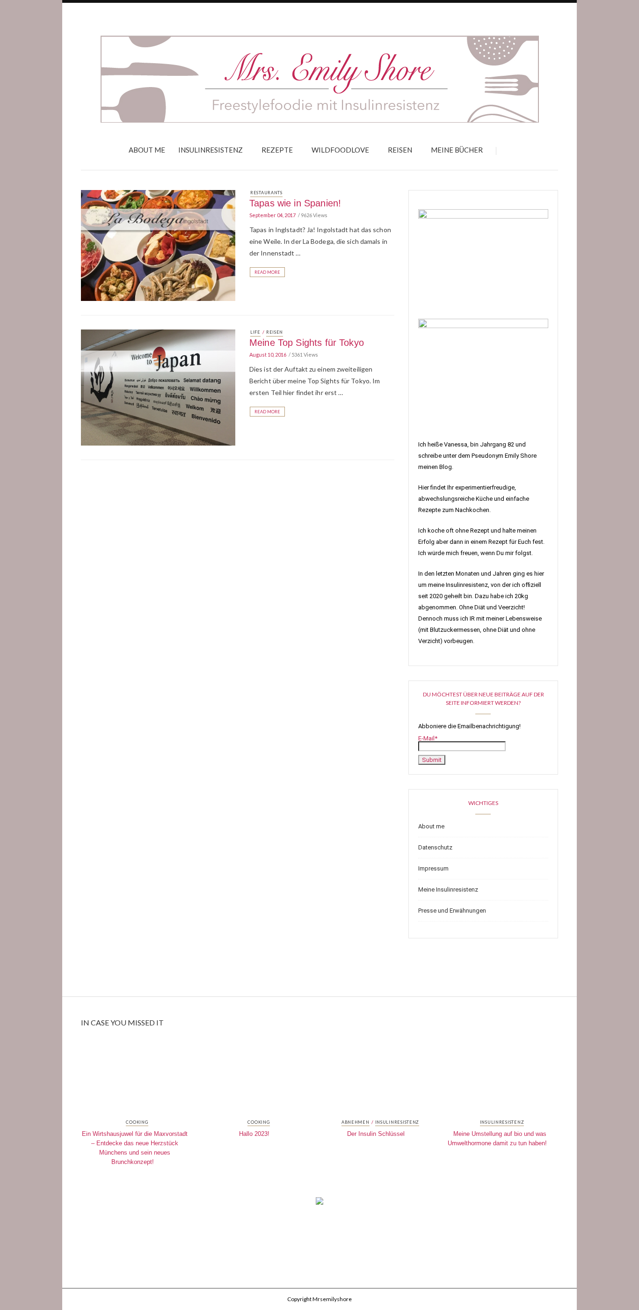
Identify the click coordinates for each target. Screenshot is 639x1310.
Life (255, 332)
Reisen (400, 150)
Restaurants (266, 192)
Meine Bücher (457, 150)
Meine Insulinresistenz (448, 889)
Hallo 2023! (254, 1133)
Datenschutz (435, 847)
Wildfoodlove (340, 150)
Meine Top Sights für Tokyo (306, 342)
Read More (267, 272)
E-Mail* (427, 738)
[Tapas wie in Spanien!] (158, 245)
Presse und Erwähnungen (452, 910)
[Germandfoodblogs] (319, 1204)
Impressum (433, 868)
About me (147, 150)
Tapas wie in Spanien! (295, 203)
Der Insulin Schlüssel (376, 1133)
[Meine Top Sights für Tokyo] (158, 386)
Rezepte (277, 150)
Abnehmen (355, 1122)
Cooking (137, 1122)
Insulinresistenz (210, 150)
